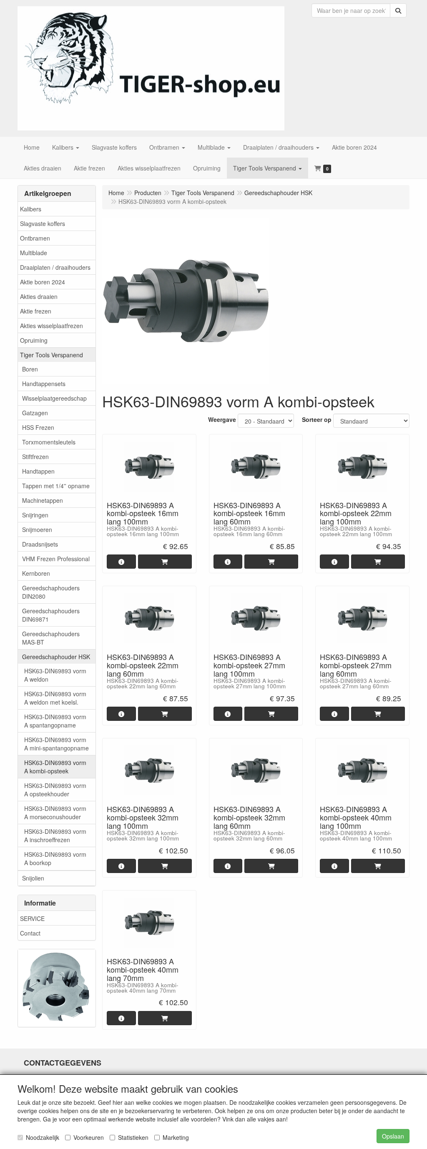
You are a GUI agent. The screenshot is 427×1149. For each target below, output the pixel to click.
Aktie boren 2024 (42, 282)
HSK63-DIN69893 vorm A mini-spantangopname (56, 743)
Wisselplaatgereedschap (54, 398)
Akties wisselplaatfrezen (51, 325)
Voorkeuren (88, 1137)
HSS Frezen (38, 427)
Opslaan (393, 1136)
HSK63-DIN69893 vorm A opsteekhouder (55, 789)
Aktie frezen (35, 311)
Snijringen (35, 515)
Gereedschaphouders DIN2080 (51, 592)
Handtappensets (43, 383)
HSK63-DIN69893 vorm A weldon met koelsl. (55, 698)
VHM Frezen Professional (56, 558)
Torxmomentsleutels (48, 442)
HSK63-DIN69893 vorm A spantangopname (55, 720)
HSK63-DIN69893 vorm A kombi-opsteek (55, 766)
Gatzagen (35, 413)
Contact (30, 933)
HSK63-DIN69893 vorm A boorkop (55, 858)
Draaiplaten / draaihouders (55, 267)
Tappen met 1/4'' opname (56, 486)
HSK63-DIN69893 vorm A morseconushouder (55, 812)
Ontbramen (35, 238)
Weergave (222, 419)
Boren (30, 369)
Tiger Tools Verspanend (51, 355)
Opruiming (34, 340)
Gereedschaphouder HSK (56, 656)
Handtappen (38, 471)
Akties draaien (39, 296)
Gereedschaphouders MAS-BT (51, 638)
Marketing (176, 1137)
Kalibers (30, 209)
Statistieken (133, 1137)
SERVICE (32, 918)
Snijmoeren (37, 529)
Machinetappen (42, 500)
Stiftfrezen (35, 456)
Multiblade (33, 252)
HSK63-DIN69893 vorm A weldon (55, 675)
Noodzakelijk (42, 1137)
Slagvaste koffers (42, 223)
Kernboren (36, 573)
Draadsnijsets (40, 544)
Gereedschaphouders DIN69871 (51, 615)
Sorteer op (317, 419)
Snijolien (33, 878)
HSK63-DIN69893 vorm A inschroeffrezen (55, 835)
